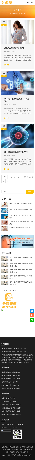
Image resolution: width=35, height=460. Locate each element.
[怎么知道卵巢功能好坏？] (17, 32)
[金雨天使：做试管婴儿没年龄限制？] (4, 229)
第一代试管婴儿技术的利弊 (16, 152)
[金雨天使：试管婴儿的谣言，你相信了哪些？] (4, 216)
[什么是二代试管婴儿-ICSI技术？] (17, 83)
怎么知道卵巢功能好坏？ (15, 48)
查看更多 (6, 65)
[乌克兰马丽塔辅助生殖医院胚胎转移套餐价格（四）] (4, 265)
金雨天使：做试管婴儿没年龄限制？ (20, 227)
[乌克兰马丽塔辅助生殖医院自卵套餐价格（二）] (4, 277)
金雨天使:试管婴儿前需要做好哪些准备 (21, 203)
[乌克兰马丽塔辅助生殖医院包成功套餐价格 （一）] (4, 283)
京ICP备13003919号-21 (26, 455)
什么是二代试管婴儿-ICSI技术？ (16, 99)
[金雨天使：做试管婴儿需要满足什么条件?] (4, 210)
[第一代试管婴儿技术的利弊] (17, 136)
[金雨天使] (6, 2)
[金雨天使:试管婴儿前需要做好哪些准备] (4, 204)
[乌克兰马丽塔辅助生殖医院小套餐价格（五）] (4, 259)
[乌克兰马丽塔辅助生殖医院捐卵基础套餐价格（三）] (4, 271)
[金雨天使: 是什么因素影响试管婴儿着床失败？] (4, 222)
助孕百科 (7, 52)
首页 (4, 177)
